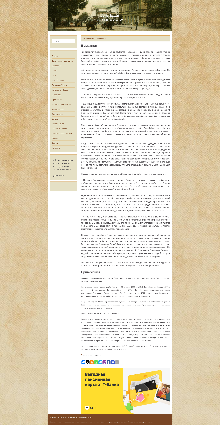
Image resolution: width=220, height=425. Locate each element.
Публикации (57, 99)
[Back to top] (214, 419)
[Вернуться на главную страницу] (110, 15)
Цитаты (55, 119)
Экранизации (57, 114)
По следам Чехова (59, 85)
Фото (54, 75)
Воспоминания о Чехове (62, 133)
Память (55, 138)
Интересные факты (60, 90)
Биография (56, 66)
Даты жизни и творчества (62, 61)
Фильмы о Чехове (59, 128)
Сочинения (56, 95)
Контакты (56, 148)
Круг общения (58, 80)
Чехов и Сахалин (59, 124)
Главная (55, 56)
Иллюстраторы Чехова (61, 104)
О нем (54, 70)
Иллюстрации (58, 109)
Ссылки (55, 143)
